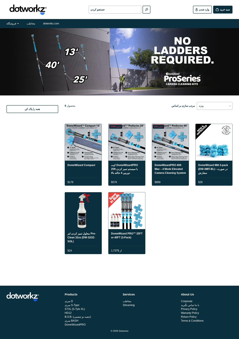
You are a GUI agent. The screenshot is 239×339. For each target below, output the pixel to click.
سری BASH (71, 320)
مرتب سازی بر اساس (183, 105)
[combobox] (115, 9)
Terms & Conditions (192, 320)
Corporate (187, 301)
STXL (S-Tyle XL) (75, 309)
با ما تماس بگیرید (190, 305)
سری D (69, 301)
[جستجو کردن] (146, 9)
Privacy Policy (189, 309)
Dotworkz (123, 331)
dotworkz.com (51, 23)
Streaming (129, 305)
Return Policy (189, 316)
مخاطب (31, 23)
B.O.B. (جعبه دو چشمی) (78, 316)
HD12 (68, 313)
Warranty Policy (190, 313)
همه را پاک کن (32, 109)
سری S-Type (72, 305)
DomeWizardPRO (75, 324)
